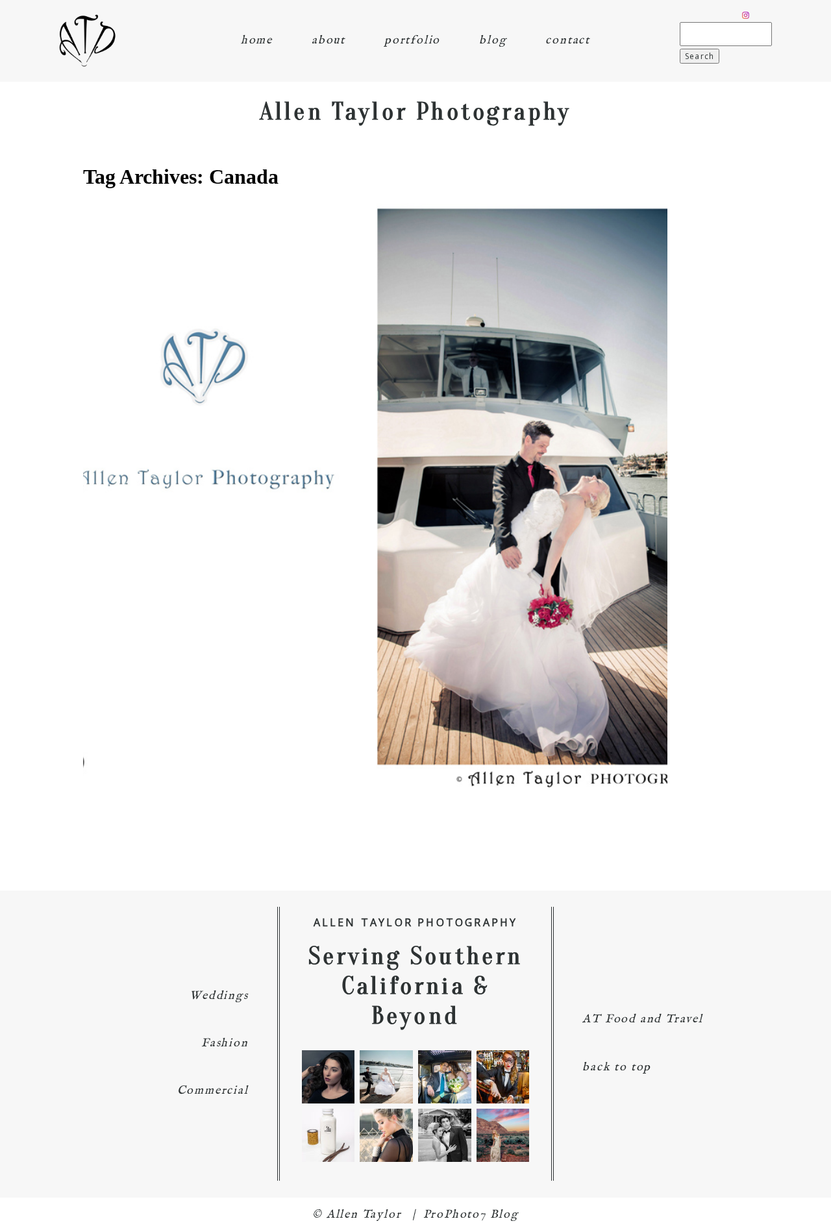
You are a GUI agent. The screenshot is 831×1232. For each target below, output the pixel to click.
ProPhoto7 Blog (471, 1214)
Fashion (225, 1043)
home (257, 40)
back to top (616, 1067)
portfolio (412, 40)
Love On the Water (372, 472)
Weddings (219, 996)
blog (492, 40)
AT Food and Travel (642, 1019)
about (328, 40)
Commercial (213, 1090)
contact (567, 40)
